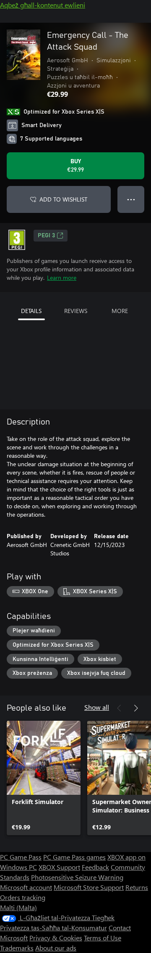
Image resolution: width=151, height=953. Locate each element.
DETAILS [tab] (31, 311)
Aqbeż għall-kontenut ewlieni (42, 4)
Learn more (61, 277)
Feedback (95, 867)
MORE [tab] (120, 311)
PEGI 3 (46, 236)
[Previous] (119, 708)
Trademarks (17, 947)
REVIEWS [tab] (75, 311)
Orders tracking (22, 897)
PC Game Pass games (74, 856)
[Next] (136, 708)
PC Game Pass (21, 856)
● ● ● (131, 199)
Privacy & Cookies (55, 937)
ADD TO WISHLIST (63, 199)
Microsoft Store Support (89, 887)
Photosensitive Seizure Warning (77, 877)
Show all (96, 707)
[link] (44, 778)
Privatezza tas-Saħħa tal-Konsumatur (53, 927)
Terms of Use (102, 937)
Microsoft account (26, 887)
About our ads (55, 947)
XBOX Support (59, 867)
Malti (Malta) (18, 907)
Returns (136, 887)
